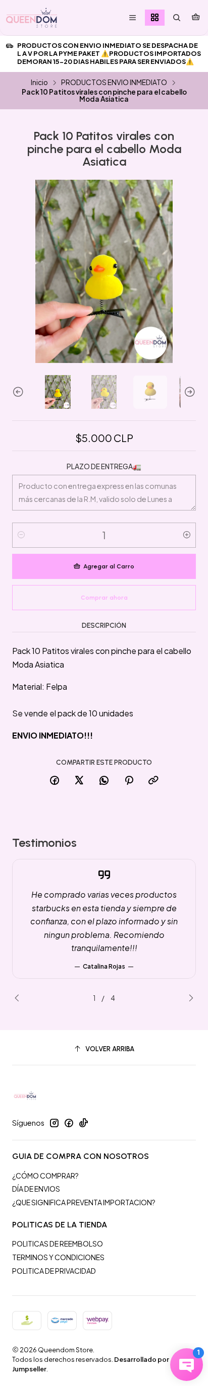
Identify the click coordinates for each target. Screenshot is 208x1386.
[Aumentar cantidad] (186, 535)
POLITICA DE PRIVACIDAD (54, 1270)
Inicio (39, 82)
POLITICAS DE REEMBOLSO (57, 1243)
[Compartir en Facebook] (54, 781)
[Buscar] (177, 18)
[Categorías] (155, 18)
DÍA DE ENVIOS (36, 1188)
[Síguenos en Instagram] (54, 1123)
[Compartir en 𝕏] (79, 781)
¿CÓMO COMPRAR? (45, 1175)
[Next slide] (188, 392)
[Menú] (132, 18)
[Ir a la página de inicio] (31, 18)
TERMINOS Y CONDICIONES (58, 1257)
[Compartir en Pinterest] (128, 781)
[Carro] (195, 17)
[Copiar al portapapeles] (153, 781)
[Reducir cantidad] (21, 535)
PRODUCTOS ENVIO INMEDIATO (114, 82)
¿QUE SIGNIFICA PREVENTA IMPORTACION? (83, 1202)
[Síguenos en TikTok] (83, 1123)
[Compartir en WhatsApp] (104, 781)
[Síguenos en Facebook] (69, 1123)
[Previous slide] (19, 392)
